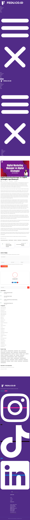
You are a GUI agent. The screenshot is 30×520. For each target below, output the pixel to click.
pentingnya (2, 359)
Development (2, 311)
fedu (24, 353)
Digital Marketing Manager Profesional (6, 353)
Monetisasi (2, 329)
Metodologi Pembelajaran (10, 356)
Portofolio (2, 331)
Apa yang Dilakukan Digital (8, 296)
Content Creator (3, 307)
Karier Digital (11, 355)
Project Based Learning (4, 332)
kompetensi (17, 355)
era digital (21, 353)
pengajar (12, 358)
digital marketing (16, 352)
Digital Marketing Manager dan (8, 303)
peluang (8, 358)
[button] (15, 42)
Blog (0, 76)
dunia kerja (13, 353)
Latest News (2, 325)
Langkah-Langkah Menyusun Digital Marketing (10, 299)
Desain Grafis (8, 352)
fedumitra (15, 240)
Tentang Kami (2, 7)
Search (28, 287)
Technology (2, 340)
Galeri (1, 9)
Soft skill (12, 361)
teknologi (15, 361)
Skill (1, 336)
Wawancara (2, 346)
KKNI (1, 324)
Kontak (1, 88)
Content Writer (3, 308)
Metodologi (2, 328)
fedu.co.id (27, 353)
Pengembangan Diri (16, 358)
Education (2, 315)
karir (14, 355)
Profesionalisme (12, 359)
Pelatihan (1, 8)
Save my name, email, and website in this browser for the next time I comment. (12, 264)
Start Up (2, 339)
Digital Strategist (11, 240)
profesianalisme (7, 359)
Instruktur (2, 321)
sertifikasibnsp (19, 240)
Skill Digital (8, 361)
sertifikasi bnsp (21, 359)
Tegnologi (2, 342)
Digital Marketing (3, 314)
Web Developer (20, 361)
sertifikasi (16, 359)
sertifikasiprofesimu (25, 240)
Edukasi (2, 317)
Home (1, 6)
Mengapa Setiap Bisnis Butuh (8, 292)
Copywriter (2, 310)
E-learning (17, 353)
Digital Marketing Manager (4, 240)
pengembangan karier (23, 358)
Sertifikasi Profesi (3, 335)
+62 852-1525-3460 (13, 513)
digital (12, 352)
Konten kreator (22, 355)
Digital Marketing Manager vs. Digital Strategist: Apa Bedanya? (14, 178)
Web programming (3, 362)
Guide (1, 318)
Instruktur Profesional (3, 322)
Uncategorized (3, 345)
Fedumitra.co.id (6, 355)
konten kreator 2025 (3, 356)
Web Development (25, 361)
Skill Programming (3, 338)
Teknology (2, 343)
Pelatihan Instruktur (20, 356)
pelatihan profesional (3, 358)
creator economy (3, 352)
